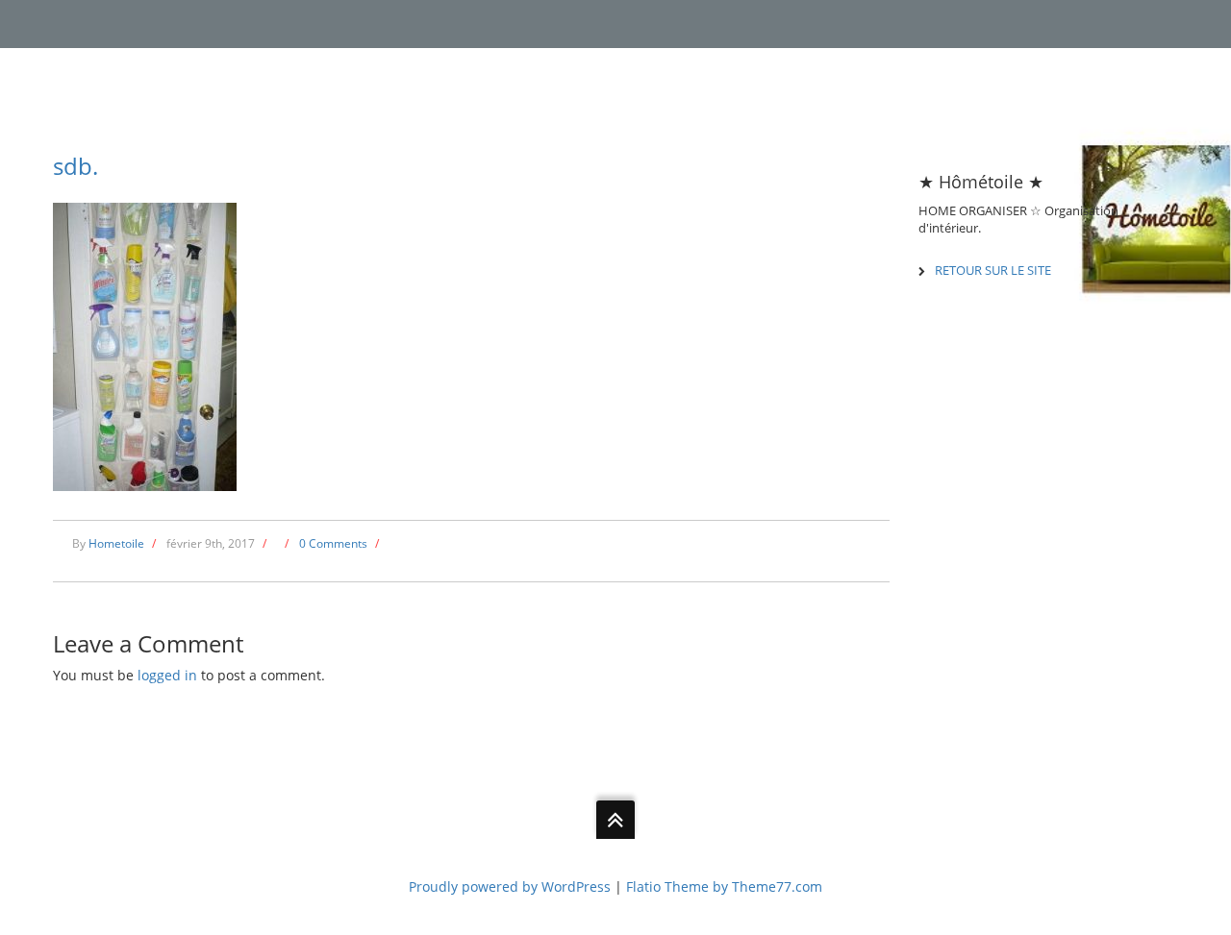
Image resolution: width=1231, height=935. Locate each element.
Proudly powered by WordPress (510, 886)
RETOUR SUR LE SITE (993, 270)
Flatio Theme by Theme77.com (724, 886)
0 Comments (333, 543)
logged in (167, 675)
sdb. (75, 166)
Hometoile (116, 543)
